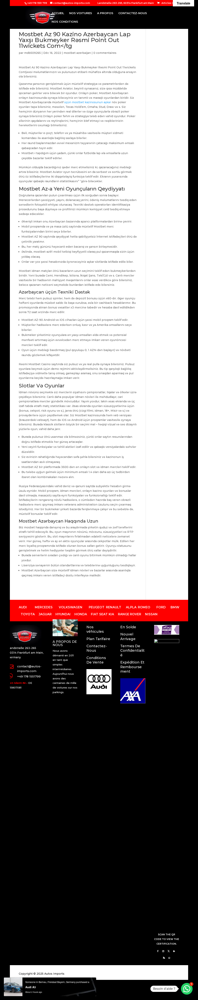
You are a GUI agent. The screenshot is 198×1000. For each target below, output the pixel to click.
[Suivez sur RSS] (164, 958)
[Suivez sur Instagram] (163, 951)
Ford (161, 607)
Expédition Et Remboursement (132, 667)
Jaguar (45, 614)
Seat (103, 614)
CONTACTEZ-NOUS (132, 13)
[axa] (132, 702)
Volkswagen (70, 607)
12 (105, 686)
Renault (113, 607)
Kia (111, 614)
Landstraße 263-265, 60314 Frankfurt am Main (125, 3)
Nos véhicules (95, 629)
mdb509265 (32, 53)
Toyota (28, 614)
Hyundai (63, 614)
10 (99, 686)
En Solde (128, 627)
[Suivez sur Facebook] (158, 951)
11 (102, 686)
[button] (187, 989)
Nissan (151, 614)
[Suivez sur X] (169, 951)
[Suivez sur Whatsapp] (169, 958)
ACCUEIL (58, 13)
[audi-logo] (98, 693)
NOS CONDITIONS (65, 21)
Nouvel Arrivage (128, 636)
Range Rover (129, 614)
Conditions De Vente (96, 660)
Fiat (94, 614)
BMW (175, 607)
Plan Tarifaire (98, 639)
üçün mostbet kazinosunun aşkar (87, 102)
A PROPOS (105, 13)
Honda (80, 614)
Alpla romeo (138, 607)
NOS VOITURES (80, 13)
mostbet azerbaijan (77, 53)
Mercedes (44, 607)
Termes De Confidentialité (132, 650)
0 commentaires (104, 53)
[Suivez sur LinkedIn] (174, 951)
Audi (23, 607)
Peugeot (96, 607)
